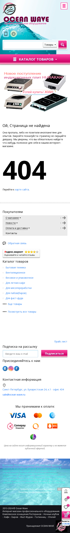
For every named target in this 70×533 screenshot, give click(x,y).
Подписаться (54, 353)
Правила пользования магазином (37, 489)
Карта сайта (12, 489)
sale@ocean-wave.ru (14, 394)
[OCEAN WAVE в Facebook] (16, 368)
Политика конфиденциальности (35, 492)
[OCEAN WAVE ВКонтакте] (5, 368)
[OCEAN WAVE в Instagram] (10, 368)
